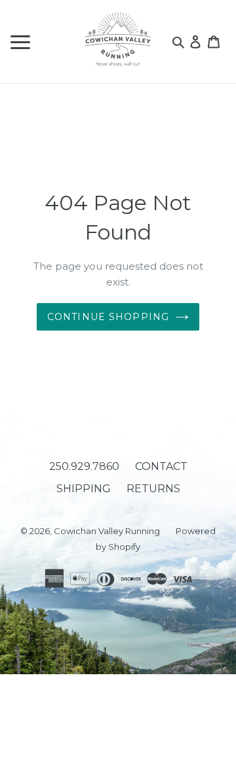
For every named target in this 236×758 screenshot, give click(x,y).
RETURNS (153, 488)
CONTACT (161, 466)
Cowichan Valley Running (107, 531)
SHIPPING (83, 488)
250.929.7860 (84, 466)
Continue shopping (108, 317)
